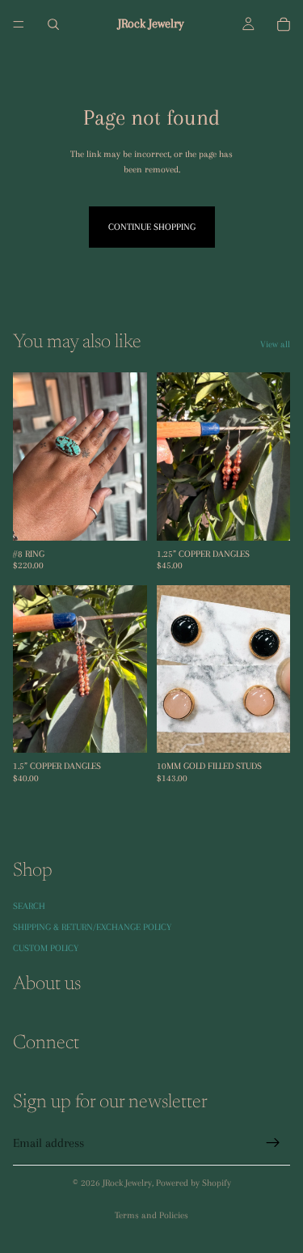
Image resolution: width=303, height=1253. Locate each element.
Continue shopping (152, 227)
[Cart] (283, 24)
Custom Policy (45, 948)
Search (29, 905)
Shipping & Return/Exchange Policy (92, 927)
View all (275, 344)
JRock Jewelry (127, 1183)
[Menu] (18, 24)
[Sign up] (273, 1143)
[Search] (53, 24)
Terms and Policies (151, 1215)
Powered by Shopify (193, 1183)
